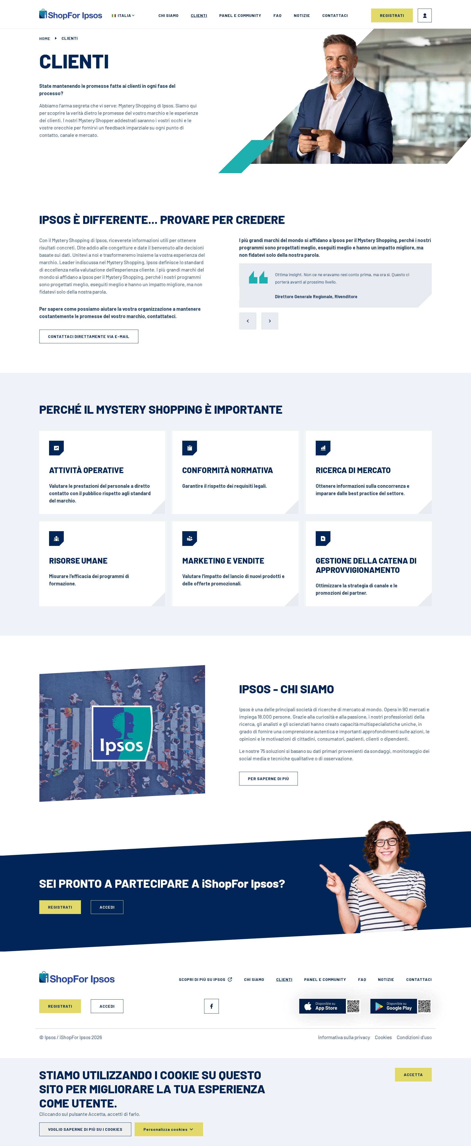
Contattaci (335, 15)
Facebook (211, 1006)
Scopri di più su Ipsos (202, 979)
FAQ (278, 15)
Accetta (413, 1074)
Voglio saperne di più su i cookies (85, 1129)
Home (44, 38)
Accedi (425, 15)
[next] (269, 321)
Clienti (199, 15)
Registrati (392, 15)
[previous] (247, 321)
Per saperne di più (268, 778)
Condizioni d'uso (414, 1037)
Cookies (383, 1037)
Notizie (302, 15)
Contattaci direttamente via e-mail (89, 336)
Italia (124, 15)
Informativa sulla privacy (344, 1037)
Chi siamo (168, 15)
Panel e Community (240, 15)
